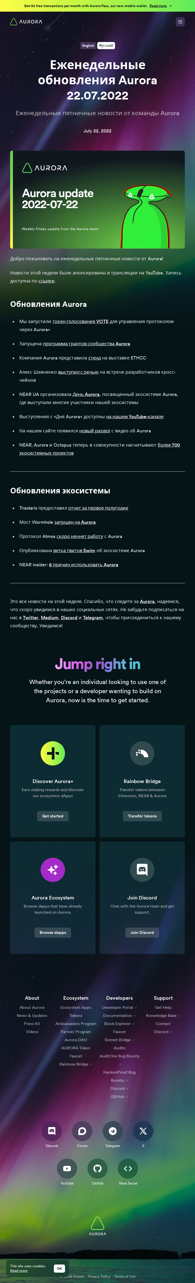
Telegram (93, 617)
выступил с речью (78, 372)
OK (59, 1269)
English (88, 46)
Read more (19, 1271)
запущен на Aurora (75, 522)
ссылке (46, 281)
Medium (49, 617)
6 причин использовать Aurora (83, 564)
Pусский (106, 46)
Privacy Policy (99, 1276)
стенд (94, 357)
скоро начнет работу (80, 536)
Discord (69, 617)
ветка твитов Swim (74, 550)
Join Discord (142, 932)
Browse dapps (53, 932)
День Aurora (86, 394)
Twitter (30, 617)
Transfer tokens (142, 816)
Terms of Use (125, 1276)
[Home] (26, 21)
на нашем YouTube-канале (135, 416)
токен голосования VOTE (80, 321)
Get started (52, 816)
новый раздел (94, 430)
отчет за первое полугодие (98, 508)
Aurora (147, 601)
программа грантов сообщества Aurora (86, 343)
